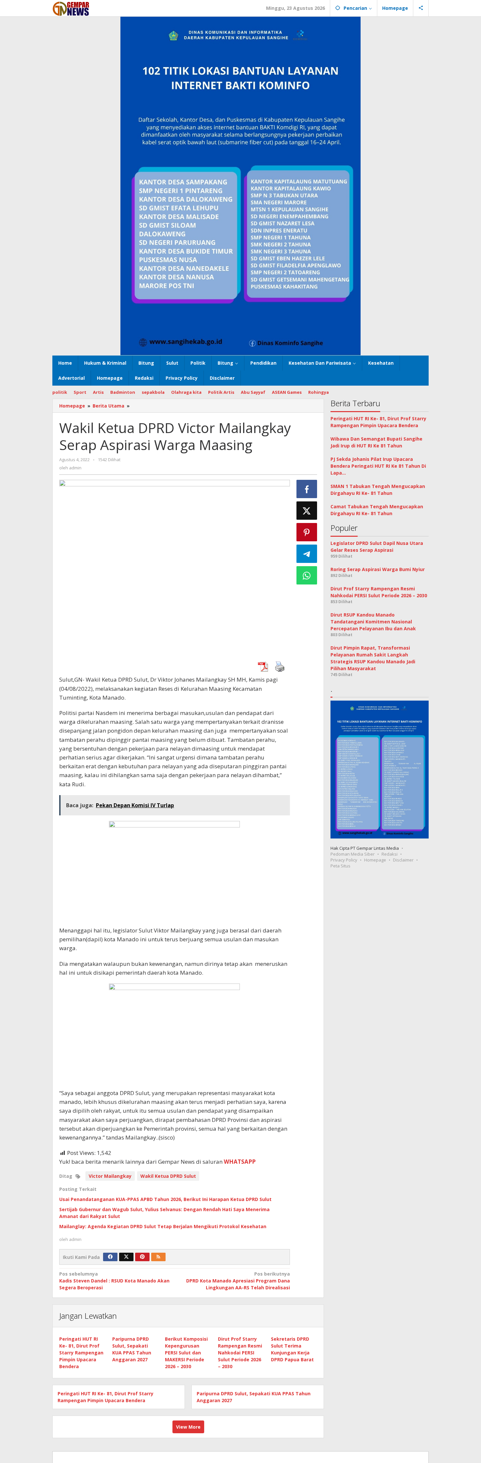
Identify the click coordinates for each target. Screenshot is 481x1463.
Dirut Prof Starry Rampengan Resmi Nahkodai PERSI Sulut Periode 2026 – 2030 (240, 1352)
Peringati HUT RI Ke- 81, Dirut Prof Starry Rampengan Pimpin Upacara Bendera (81, 1352)
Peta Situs (340, 866)
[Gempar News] (71, 8)
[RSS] (158, 1257)
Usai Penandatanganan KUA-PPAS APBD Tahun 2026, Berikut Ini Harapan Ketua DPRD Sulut (165, 1199)
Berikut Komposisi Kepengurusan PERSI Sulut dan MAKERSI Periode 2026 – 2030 (186, 1352)
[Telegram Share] (306, 554)
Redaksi (390, 854)
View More (188, 1427)
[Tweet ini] (306, 510)
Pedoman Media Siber (352, 854)
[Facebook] (110, 1257)
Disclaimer (403, 860)
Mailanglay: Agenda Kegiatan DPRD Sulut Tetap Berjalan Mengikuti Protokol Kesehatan (162, 1226)
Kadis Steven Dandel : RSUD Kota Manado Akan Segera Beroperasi (114, 1281)
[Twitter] (126, 1257)
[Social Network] (421, 8)
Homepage (375, 860)
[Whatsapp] (306, 575)
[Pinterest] (142, 1257)
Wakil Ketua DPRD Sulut (168, 1176)
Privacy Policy (343, 860)
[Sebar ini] (306, 489)
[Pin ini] (306, 532)
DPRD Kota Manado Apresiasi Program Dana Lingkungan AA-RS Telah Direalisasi (238, 1281)
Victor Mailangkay (110, 1176)
